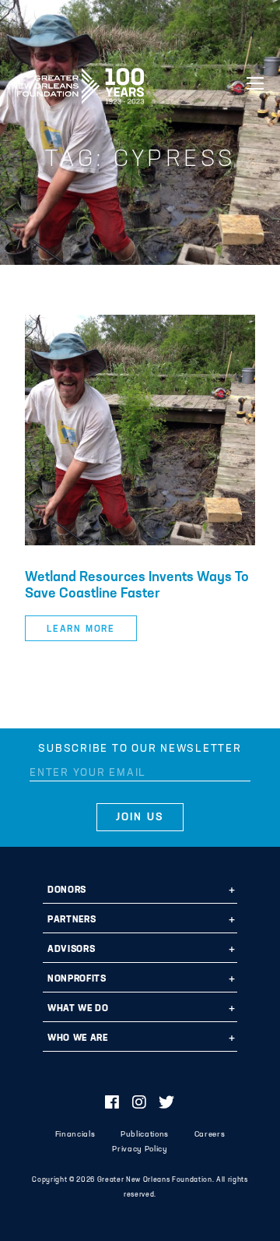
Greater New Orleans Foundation (78, 81)
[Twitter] (167, 1104)
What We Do (78, 1009)
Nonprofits (77, 979)
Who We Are (77, 1038)
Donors (66, 890)
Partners (71, 920)
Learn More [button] (81, 629)
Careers (210, 1134)
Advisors (71, 949)
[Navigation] (255, 83)
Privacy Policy (139, 1149)
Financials (75, 1134)
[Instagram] (139, 1104)
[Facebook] (112, 1104)
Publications (145, 1134)
